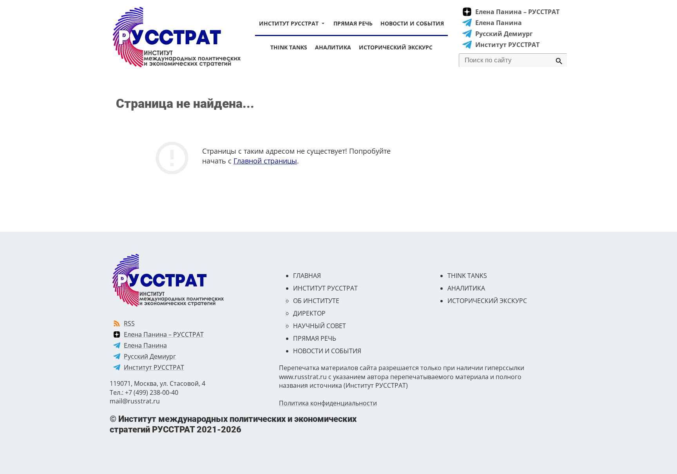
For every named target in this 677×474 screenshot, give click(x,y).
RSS (129, 323)
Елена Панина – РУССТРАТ (517, 11)
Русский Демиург (504, 33)
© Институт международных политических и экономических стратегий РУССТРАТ (233, 424)
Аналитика (333, 47)
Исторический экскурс (396, 47)
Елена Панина (498, 22)
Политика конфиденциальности (328, 403)
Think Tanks (288, 47)
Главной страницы (265, 160)
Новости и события (412, 23)
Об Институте (316, 300)
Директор (309, 313)
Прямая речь (353, 23)
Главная (307, 275)
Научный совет (319, 325)
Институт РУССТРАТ (289, 23)
